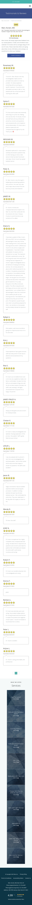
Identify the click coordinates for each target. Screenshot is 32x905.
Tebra (22, 899)
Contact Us (28, 878)
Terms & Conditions (6, 878)
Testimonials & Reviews (16, 20)
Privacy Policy (23, 874)
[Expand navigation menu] (30, 6)
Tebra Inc (16, 874)
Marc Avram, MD (5, 20)
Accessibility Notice (18, 878)
